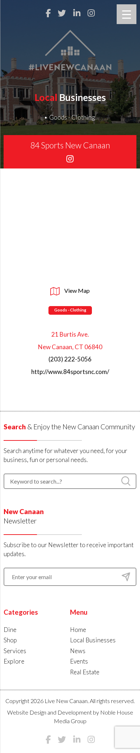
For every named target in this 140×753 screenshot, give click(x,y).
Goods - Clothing (72, 117)
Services (15, 651)
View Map (76, 290)
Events (79, 661)
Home (78, 629)
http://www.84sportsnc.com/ (70, 371)
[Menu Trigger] (126, 14)
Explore (14, 661)
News (77, 651)
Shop (10, 640)
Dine (10, 629)
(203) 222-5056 (70, 359)
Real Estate (84, 672)
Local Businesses (93, 640)
